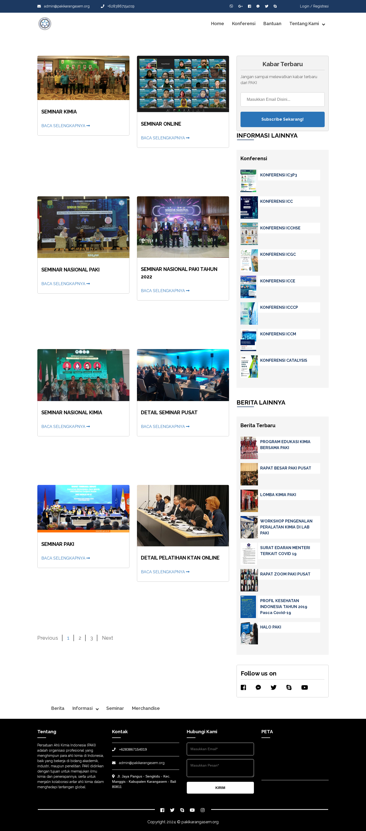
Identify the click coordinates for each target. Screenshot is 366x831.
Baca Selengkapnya (63, 125)
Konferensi (243, 23)
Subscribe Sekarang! (282, 119)
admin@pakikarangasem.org (66, 6)
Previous (47, 638)
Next (107, 638)
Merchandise (146, 708)
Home (217, 23)
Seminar (115, 708)
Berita (57, 708)
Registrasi (321, 6)
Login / (306, 6)
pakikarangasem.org (200, 822)
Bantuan (272, 23)
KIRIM (220, 788)
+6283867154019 (120, 6)
